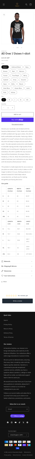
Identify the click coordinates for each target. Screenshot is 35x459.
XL (21, 100)
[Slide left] (13, 48)
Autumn (23, 80)
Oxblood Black (16, 67)
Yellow (13, 92)
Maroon (21, 71)
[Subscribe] (27, 409)
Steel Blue (6, 88)
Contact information (27, 455)
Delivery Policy (8, 333)
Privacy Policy (8, 324)
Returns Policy (8, 329)
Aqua (5, 84)
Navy (26, 67)
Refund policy (27, 452)
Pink (4, 92)
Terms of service (17, 455)
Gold (28, 88)
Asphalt (5, 80)
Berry (25, 75)
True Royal (15, 75)
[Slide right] (22, 48)
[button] (4, 4)
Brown (5, 71)
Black (5, 67)
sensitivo (10, 452)
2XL (27, 100)
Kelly (13, 84)
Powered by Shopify (17, 452)
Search (6, 320)
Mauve (21, 84)
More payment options (17, 124)
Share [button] (5, 281)
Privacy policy (7, 455)
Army (14, 80)
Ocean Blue (18, 88)
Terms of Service (9, 337)
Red (13, 71)
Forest (5, 75)
